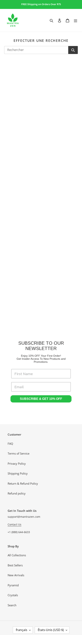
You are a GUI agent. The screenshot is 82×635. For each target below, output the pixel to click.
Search (12, 605)
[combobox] (36, 50)
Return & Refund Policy (23, 483)
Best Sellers (15, 565)
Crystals (13, 595)
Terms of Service (18, 453)
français (21, 630)
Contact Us (14, 524)
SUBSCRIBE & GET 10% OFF (41, 398)
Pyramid (13, 585)
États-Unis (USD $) (51, 630)
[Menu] (76, 20)
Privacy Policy (17, 463)
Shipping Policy (18, 473)
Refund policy (17, 493)
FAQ (10, 443)
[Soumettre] (73, 50)
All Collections (17, 555)
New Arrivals (16, 575)
